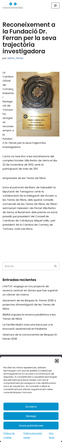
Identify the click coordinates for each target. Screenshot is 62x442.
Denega (31, 416)
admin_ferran (15, 58)
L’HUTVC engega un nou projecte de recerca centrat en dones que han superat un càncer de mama (30, 290)
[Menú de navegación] (55, 5)
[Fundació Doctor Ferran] (13, 5)
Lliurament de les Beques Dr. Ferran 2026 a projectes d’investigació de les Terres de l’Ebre (29, 304)
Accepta (31, 406)
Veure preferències (31, 425)
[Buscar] (55, 266)
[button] (57, 361)
